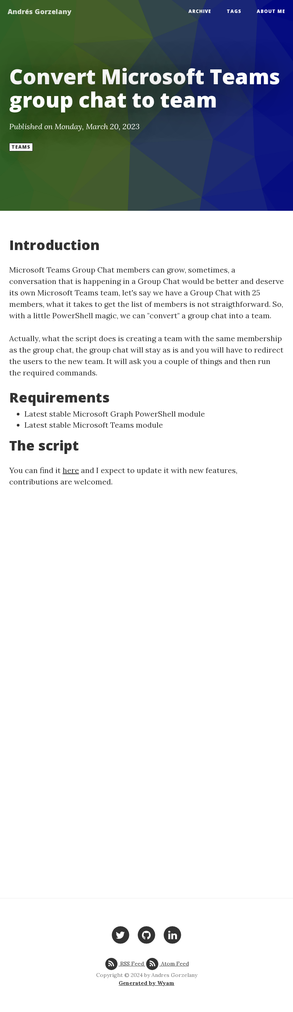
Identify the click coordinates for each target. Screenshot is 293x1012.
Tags (234, 11)
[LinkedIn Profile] (173, 934)
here (71, 470)
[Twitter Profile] (120, 934)
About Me (271, 11)
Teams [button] (21, 147)
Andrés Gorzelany (39, 11)
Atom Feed (174, 963)
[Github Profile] (146, 934)
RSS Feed (132, 963)
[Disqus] (146, 594)
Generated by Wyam (146, 983)
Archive (199, 11)
